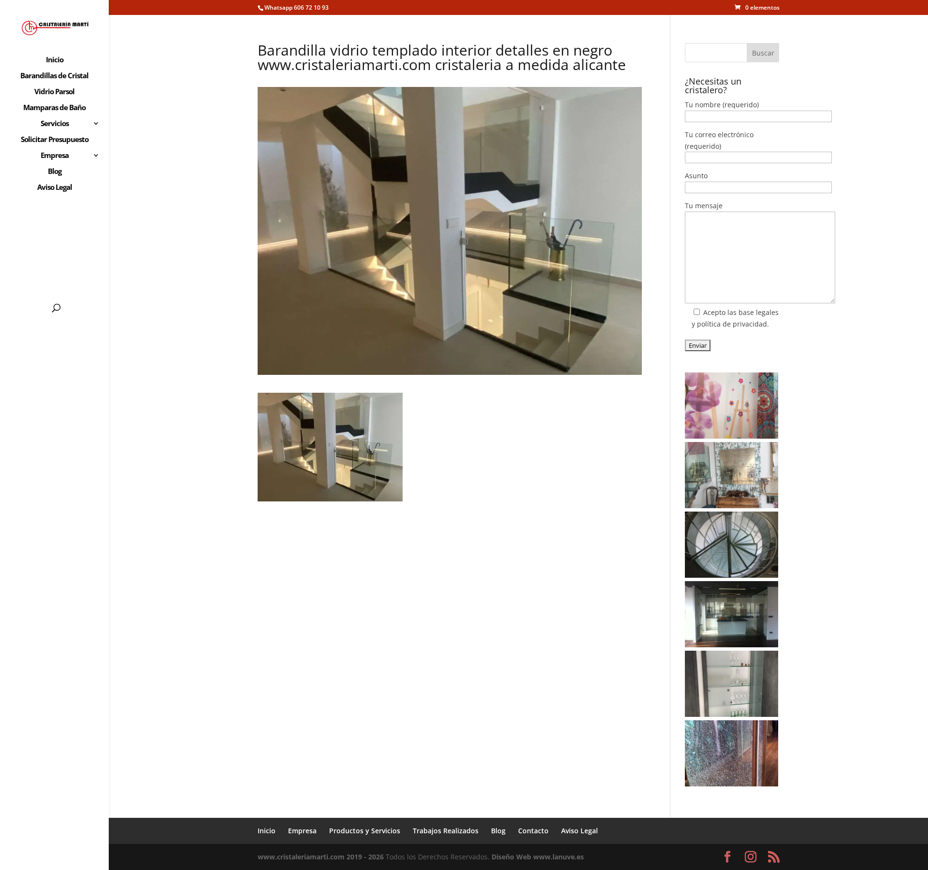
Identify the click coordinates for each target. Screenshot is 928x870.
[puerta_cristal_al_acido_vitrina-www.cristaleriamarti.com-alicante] (731, 684)
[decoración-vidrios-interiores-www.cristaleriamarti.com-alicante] (731, 475)
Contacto (533, 830)
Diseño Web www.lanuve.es (538, 856)
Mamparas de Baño (54, 108)
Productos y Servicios (364, 830)
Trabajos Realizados (445, 830)
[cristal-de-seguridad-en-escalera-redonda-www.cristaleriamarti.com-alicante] (731, 545)
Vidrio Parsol (54, 92)
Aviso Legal (54, 188)
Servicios (55, 124)
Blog (54, 172)
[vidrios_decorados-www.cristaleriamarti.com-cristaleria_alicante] (731, 405)
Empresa (55, 156)
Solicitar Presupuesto (54, 140)
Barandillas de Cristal (54, 76)
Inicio (54, 60)
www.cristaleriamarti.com (301, 856)
